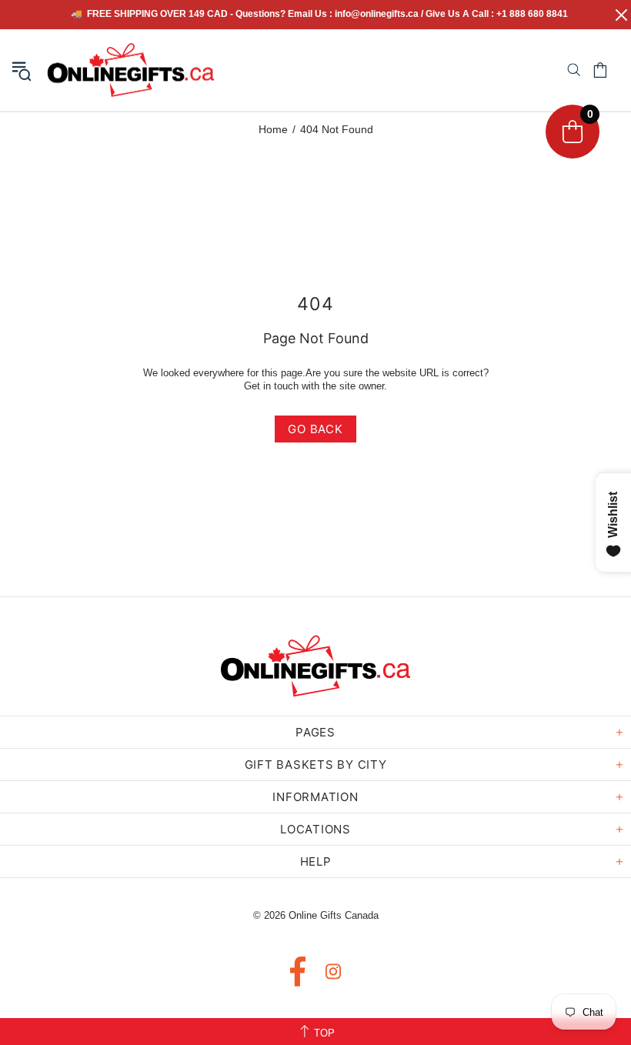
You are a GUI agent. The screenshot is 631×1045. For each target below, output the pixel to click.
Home (273, 129)
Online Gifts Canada (130, 70)
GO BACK (315, 429)
